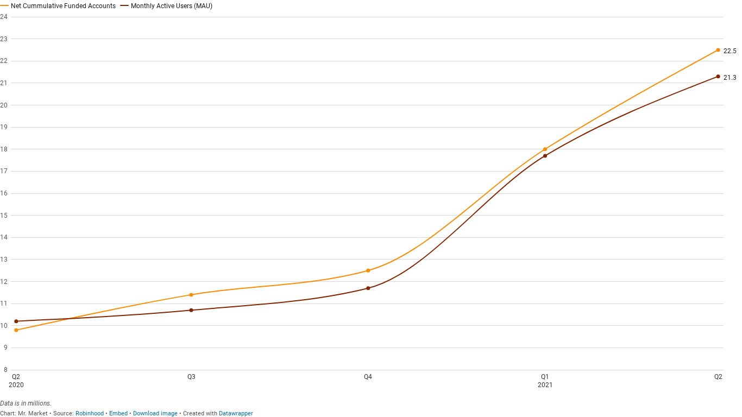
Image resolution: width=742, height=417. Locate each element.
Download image (155, 413)
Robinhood (90, 413)
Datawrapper (236, 413)
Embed (118, 413)
